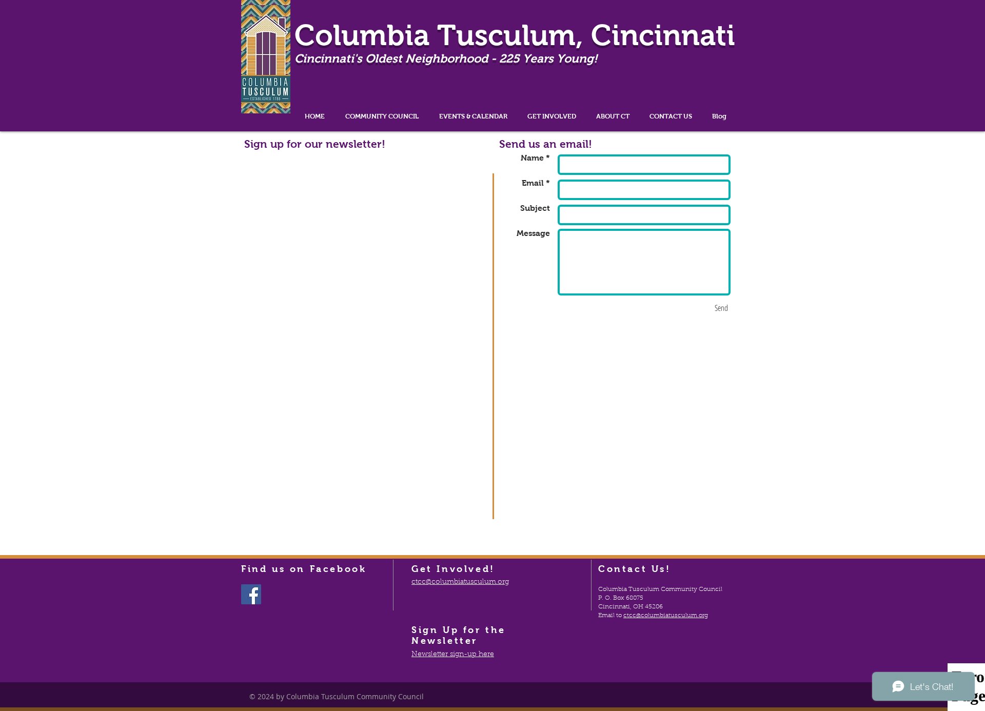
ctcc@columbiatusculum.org (665, 616)
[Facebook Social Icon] (251, 594)
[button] (382, 116)
